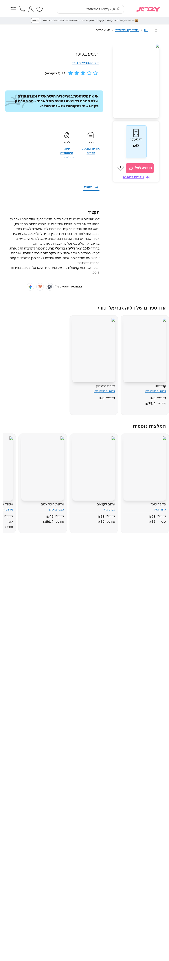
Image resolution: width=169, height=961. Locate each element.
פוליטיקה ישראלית (127, 30)
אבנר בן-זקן (56, 509)
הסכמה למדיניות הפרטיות (58, 20)
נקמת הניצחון (105, 386)
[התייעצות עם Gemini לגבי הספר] (30, 287)
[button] (13, 9)
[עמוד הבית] (156, 30)
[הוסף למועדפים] (120, 168)
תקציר (87, 187)
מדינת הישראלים (52, 504)
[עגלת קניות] (22, 9)
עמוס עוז (109, 509)
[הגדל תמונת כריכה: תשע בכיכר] (136, 81)
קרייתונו (160, 386)
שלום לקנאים (106, 504)
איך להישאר (158, 504)
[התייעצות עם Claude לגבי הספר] (40, 287)
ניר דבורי (7, 509)
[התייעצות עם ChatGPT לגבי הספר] (49, 287)
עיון (146, 30)
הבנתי (35, 20)
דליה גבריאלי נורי (85, 63)
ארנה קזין (160, 509)
